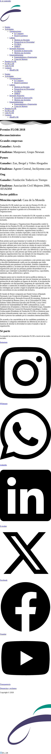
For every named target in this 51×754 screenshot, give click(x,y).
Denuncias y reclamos (8, 688)
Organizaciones (15, 31)
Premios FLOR (10, 61)
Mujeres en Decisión (22, 40)
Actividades (9, 29)
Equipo (7, 27)
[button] (25, 753)
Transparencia (5, 684)
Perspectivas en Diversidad (24, 42)
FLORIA (17, 44)
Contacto (8, 68)
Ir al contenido (5, 1)
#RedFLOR (14, 70)
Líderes (12, 38)
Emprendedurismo (16, 55)
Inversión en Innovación (23, 51)
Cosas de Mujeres (21, 59)
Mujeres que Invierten (22, 53)
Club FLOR (9, 66)
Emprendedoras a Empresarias (25, 57)
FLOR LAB (9, 64)
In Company (19, 33)
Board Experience (21, 36)
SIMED (17, 46)
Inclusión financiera (16, 49)
